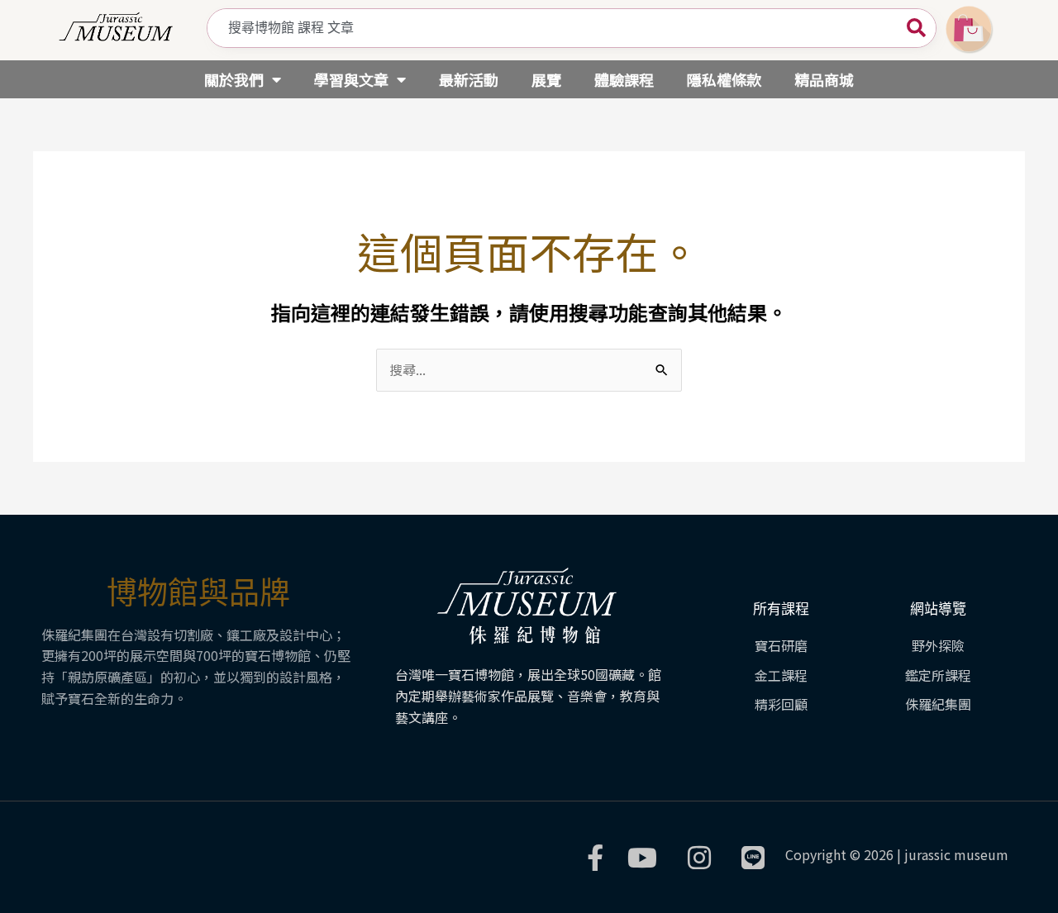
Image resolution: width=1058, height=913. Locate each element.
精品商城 (824, 79)
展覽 (546, 79)
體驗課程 (624, 79)
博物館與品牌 (198, 593)
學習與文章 (351, 79)
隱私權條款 (724, 79)
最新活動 (468, 79)
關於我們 (234, 79)
